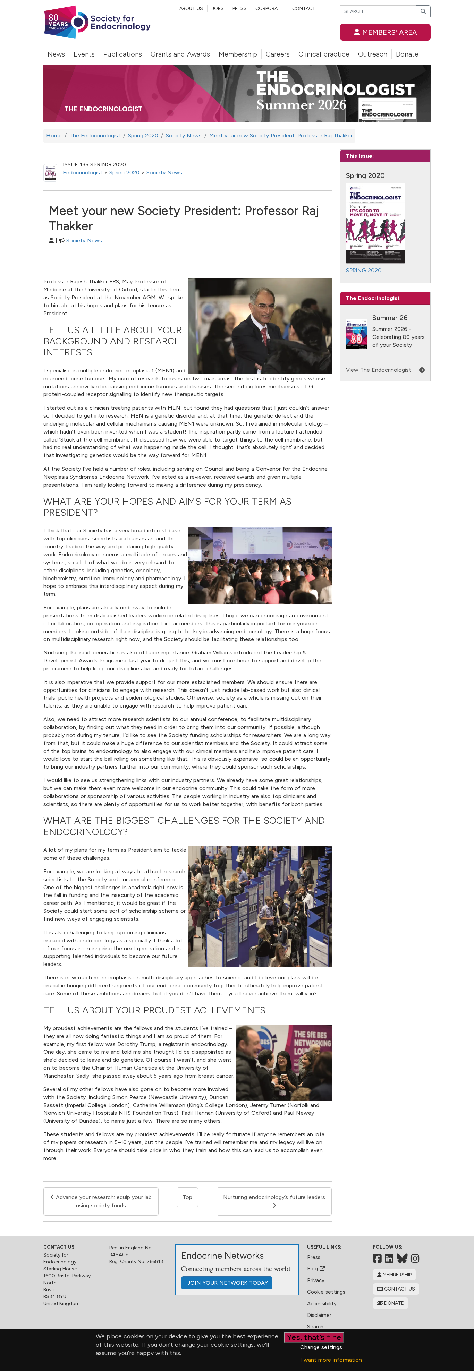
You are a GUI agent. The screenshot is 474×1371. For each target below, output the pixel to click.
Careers (278, 54)
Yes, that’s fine (314, 1337)
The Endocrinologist (103, 109)
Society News (164, 172)
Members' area (388, 32)
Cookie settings (326, 1292)
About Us (191, 8)
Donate (407, 54)
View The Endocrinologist (378, 370)
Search (315, 1326)
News (56, 54)
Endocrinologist (82, 172)
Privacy (315, 1280)
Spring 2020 (124, 172)
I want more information (331, 1359)
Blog (313, 1269)
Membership (238, 54)
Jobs (218, 8)
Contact (303, 8)
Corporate (269, 8)
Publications (122, 54)
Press (239, 8)
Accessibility (322, 1304)
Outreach (372, 54)
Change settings (321, 1347)
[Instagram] (415, 1259)
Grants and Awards (180, 54)
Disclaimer (319, 1315)
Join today (227, 1282)
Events (84, 54)
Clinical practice (323, 54)
